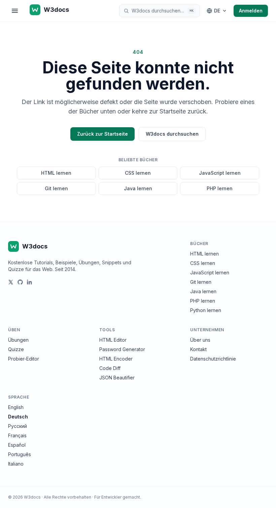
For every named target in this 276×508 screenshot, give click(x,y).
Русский (17, 426)
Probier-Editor (23, 359)
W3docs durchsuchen (172, 134)
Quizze (16, 349)
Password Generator (122, 349)
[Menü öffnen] (15, 11)
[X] (10, 282)
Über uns (200, 340)
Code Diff (109, 368)
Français (17, 435)
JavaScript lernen (220, 173)
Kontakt (198, 349)
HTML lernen (56, 173)
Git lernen (56, 188)
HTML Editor (113, 340)
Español (17, 445)
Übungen (18, 340)
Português (19, 454)
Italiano (16, 464)
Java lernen (138, 188)
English (16, 407)
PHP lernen (220, 188)
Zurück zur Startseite (102, 134)
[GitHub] (20, 282)
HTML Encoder (116, 359)
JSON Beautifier (117, 377)
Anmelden (251, 10)
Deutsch (18, 416)
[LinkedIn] (29, 282)
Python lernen (205, 310)
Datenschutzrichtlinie (213, 359)
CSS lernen (138, 173)
